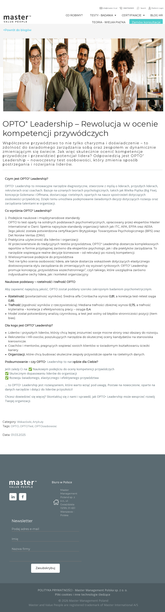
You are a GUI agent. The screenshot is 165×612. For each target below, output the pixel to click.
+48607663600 (128, 8)
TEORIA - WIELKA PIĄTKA (108, 22)
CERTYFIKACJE (131, 15)
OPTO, (15, 426)
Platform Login (157, 8)
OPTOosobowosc (46, 426)
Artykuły (38, 421)
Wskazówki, (25, 421)
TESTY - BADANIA (101, 15)
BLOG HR (156, 15)
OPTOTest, (27, 426)
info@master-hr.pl (110, 8)
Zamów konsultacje (146, 22)
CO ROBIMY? (74, 15)
